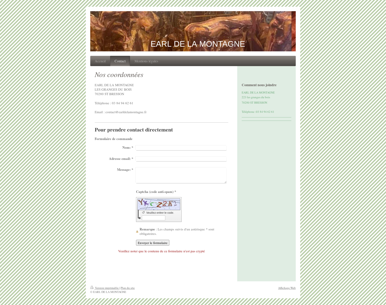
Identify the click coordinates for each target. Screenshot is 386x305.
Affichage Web (287, 288)
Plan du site (128, 288)
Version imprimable (106, 288)
